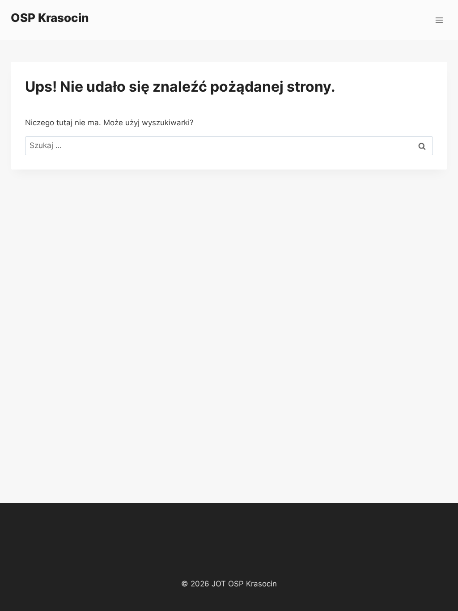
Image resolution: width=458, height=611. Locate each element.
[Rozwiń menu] (439, 20)
